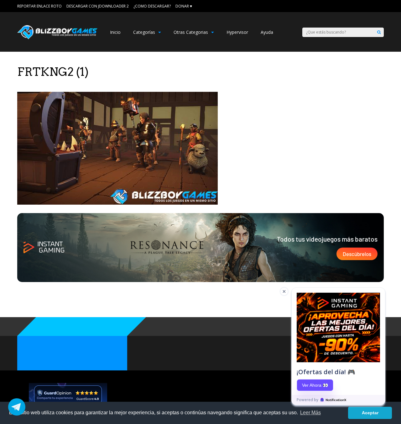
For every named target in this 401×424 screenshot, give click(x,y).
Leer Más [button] (310, 412)
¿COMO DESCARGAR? (152, 6)
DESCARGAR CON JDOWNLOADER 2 (97, 6)
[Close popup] (284, 291)
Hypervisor (237, 32)
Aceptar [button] (370, 412)
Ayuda (267, 32)
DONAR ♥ (183, 6)
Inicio (115, 32)
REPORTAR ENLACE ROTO (39, 6)
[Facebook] (373, 6)
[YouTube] (381, 6)
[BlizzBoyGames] (57, 37)
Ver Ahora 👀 (315, 385)
